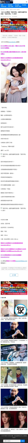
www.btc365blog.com (21, 261)
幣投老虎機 (3, 6)
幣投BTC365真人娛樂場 (15, 9)
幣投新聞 (10, 5)
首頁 (2, 5)
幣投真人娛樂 (18, 6)
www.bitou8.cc (12, 42)
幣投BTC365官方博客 (8, 435)
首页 (7, 9)
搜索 (23, 441)
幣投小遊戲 (10, 6)
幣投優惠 (17, 5)
